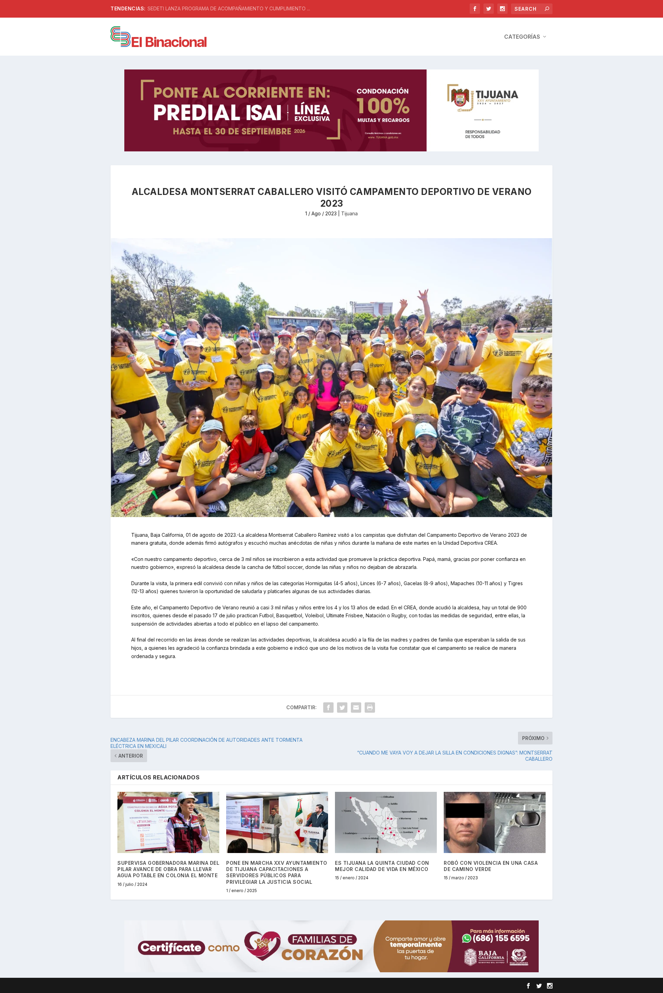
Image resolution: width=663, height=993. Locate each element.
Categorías (522, 37)
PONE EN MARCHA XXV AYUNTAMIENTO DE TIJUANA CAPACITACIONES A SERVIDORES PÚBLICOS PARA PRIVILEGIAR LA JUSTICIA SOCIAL (276, 872)
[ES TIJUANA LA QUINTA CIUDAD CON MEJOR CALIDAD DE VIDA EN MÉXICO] (386, 822)
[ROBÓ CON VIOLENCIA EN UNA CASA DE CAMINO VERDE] (495, 822)
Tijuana (349, 213)
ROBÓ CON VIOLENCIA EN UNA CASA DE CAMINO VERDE (491, 866)
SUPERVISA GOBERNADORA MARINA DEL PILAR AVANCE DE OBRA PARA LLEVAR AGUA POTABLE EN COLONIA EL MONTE (168, 869)
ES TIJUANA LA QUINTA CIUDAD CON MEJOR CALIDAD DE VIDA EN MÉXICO (382, 866)
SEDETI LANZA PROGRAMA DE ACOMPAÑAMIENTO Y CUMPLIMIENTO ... (228, 8)
